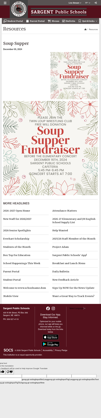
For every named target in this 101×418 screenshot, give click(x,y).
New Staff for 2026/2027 (17, 218)
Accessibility (48, 350)
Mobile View (10, 296)
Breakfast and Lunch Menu (68, 263)
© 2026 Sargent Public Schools (28, 350)
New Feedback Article (65, 279)
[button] (75, 2)
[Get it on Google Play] (50, 344)
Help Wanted (60, 230)
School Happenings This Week (21, 263)
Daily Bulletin (60, 271)
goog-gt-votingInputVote (33, 383)
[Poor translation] (9, 372)
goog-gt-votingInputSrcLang (35, 379)
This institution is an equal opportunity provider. (22, 354)
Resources (93, 29)
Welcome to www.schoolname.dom (24, 287)
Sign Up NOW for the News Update (73, 287)
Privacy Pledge (61, 350)
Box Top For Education (16, 255)
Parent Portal (11, 271)
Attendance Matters (64, 210)
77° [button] (87, 2)
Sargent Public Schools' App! (69, 255)
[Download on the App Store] (51, 337)
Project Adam (60, 246)
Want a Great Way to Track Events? (73, 296)
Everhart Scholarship (16, 238)
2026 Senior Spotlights (17, 230)
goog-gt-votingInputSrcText (86, 379)
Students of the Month (17, 246)
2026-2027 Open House (16, 210)
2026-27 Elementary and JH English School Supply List (73, 220)
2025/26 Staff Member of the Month (73, 238)
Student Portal (12, 279)
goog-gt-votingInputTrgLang (61, 379)
